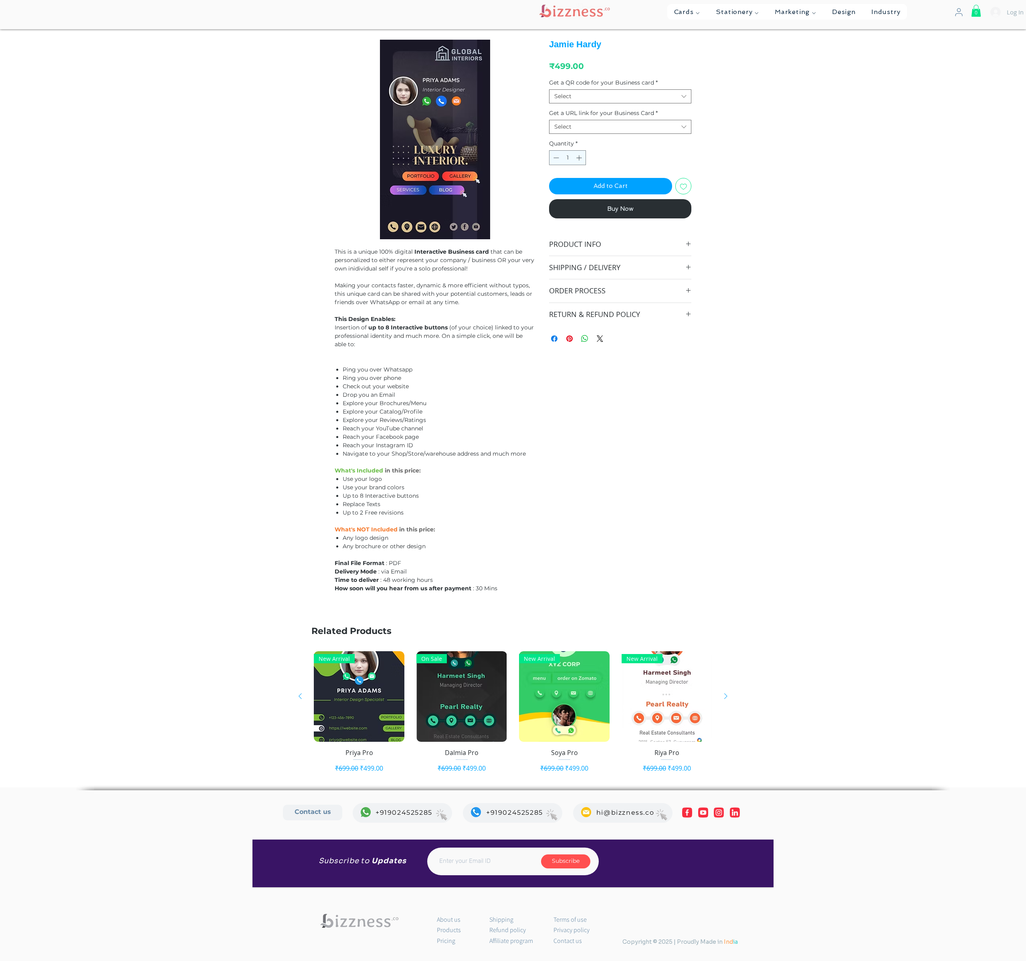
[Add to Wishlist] (683, 186)
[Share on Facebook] (554, 338)
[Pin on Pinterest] (569, 338)
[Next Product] (726, 696)
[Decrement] (555, 158)
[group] (513, 712)
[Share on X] (600, 338)
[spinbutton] (567, 158)
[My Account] (959, 12)
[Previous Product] (300, 696)
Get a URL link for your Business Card (603, 113)
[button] (687, 12)
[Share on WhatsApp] (585, 338)
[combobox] (620, 96)
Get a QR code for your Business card (603, 82)
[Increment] (580, 158)
